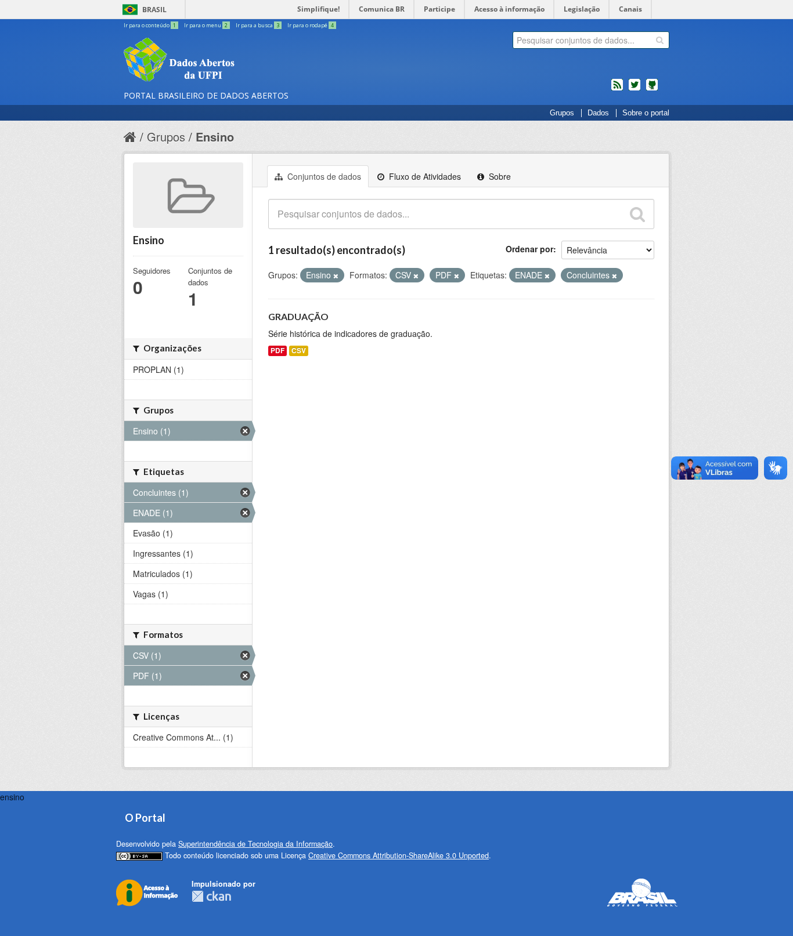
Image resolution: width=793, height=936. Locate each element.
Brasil (154, 9)
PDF (277, 350)
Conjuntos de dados (323, 176)
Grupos (562, 113)
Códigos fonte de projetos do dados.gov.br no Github (652, 89)
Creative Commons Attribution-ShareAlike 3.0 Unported (398, 855)
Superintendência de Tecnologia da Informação (255, 844)
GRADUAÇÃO (298, 316)
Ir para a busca (257, 25)
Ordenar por (529, 249)
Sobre (498, 176)
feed (617, 89)
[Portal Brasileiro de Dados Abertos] (248, 61)
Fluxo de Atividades (424, 176)
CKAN (211, 896)
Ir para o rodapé (310, 25)
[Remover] (335, 275)
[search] (660, 40)
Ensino (215, 136)
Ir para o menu (206, 25)
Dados (598, 113)
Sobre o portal (645, 113)
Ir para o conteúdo (150, 25)
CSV (298, 350)
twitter (634, 89)
